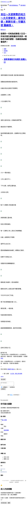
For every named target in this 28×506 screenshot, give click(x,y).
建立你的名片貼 (4, 471)
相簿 (5, 49)
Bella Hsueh (3, 468)
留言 (13, 369)
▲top (2, 376)
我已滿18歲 (3, 502)
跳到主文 (3, 29)
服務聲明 (17, 482)
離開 (9, 502)
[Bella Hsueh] (1, 470)
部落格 (5, 50)
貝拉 (2, 358)
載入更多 (3, 379)
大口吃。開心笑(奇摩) (16, 373)
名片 (5, 52)
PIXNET (7, 480)
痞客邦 (9, 369)
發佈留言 (3, 389)
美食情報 (13, 45)
